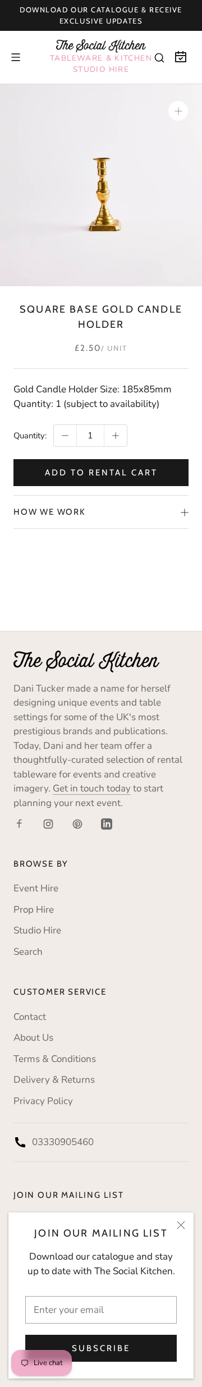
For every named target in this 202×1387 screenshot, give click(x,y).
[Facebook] (19, 823)
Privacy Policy (43, 1101)
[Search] (159, 57)
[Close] (181, 1225)
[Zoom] (178, 111)
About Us (33, 1037)
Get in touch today (92, 788)
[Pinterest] (77, 823)
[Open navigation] (15, 57)
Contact (29, 1016)
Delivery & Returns (54, 1079)
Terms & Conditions (54, 1058)
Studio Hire (37, 930)
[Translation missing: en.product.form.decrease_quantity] (65, 436)
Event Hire (35, 888)
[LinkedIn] (106, 823)
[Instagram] (48, 823)
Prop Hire (33, 909)
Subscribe (101, 1348)
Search (28, 951)
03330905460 (63, 1142)
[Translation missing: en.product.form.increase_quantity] (115, 436)
